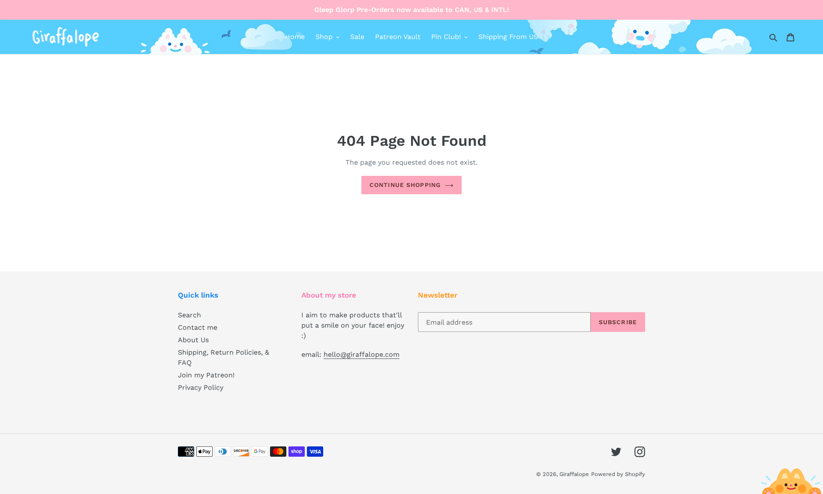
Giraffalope (574, 474)
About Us (193, 340)
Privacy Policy (200, 387)
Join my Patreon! (206, 375)
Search (189, 315)
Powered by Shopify (618, 474)
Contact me (197, 327)
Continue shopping (405, 184)
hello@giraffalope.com (361, 354)
